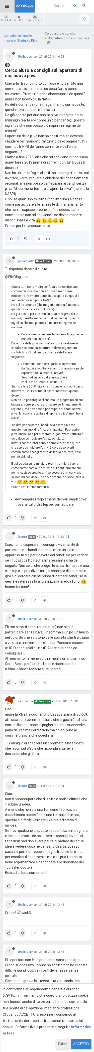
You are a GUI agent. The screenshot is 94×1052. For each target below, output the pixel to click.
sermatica (25, 701)
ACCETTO (81, 1044)
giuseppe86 (26, 261)
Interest (19, 20)
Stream (6, 20)
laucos (23, 537)
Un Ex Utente (27, 56)
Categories (34, 20)
